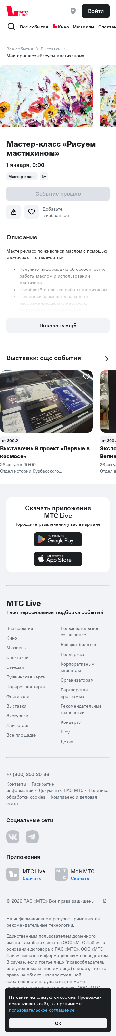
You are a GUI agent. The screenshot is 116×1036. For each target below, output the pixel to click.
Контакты (16, 783)
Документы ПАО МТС (61, 790)
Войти (96, 11)
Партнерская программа (74, 692)
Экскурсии (17, 715)
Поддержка (72, 654)
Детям (67, 741)
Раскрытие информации (30, 786)
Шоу (65, 731)
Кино (63, 26)
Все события (34, 26)
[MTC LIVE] (17, 11)
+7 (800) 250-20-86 (27, 774)
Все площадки (21, 735)
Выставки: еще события (43, 357)
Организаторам (77, 680)
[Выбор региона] (73, 11)
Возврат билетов (78, 644)
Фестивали (17, 696)
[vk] (12, 836)
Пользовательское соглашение (80, 631)
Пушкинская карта (25, 676)
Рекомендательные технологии (81, 708)
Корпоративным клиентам (78, 666)
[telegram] (32, 836)
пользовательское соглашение (42, 1010)
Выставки (51, 48)
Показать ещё (58, 325)
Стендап (15, 667)
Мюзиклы (83, 26)
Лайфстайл (18, 725)
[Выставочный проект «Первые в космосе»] (46, 401)
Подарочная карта (25, 686)
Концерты (71, 722)
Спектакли (17, 657)
